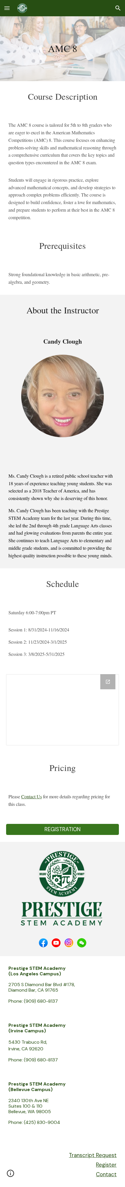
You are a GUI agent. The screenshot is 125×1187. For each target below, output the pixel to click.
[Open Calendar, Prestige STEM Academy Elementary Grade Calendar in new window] (107, 681)
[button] (7, 8)
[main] (62, 49)
